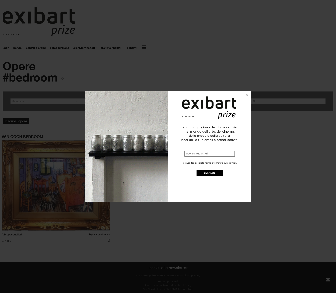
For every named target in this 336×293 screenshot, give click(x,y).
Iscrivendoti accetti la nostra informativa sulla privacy (209, 162)
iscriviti (209, 173)
